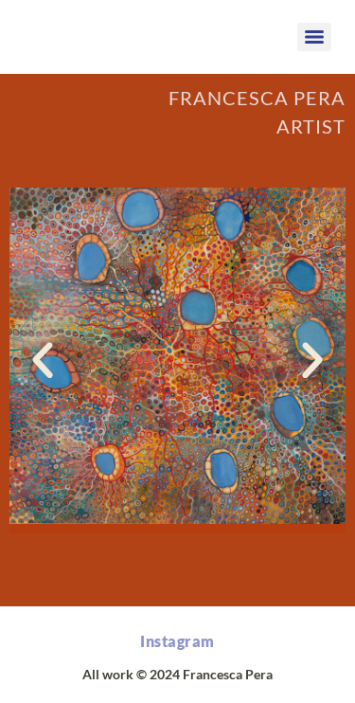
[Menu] (314, 37)
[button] (42, 361)
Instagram (177, 641)
